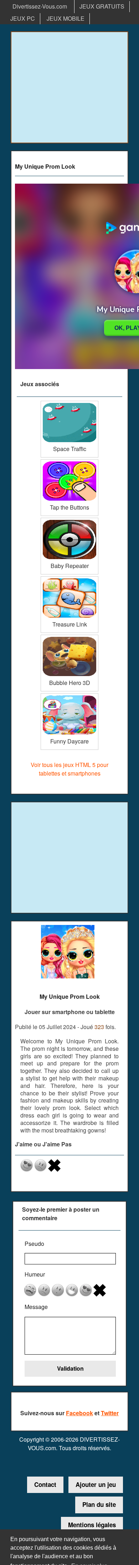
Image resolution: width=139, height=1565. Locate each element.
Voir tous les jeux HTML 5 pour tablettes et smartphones (69, 769)
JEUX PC (22, 18)
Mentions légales (92, 1524)
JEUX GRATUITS (101, 6)
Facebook (79, 1413)
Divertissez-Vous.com (39, 6)
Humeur (35, 1274)
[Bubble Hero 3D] (69, 637)
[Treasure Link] (69, 579)
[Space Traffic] (69, 403)
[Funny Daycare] (69, 696)
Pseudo (34, 1243)
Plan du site (99, 1504)
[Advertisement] (69, 87)
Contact (45, 1484)
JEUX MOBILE (65, 18)
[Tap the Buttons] (69, 462)
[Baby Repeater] (69, 520)
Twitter (110, 1413)
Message (36, 1307)
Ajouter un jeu (96, 1484)
